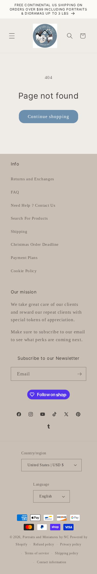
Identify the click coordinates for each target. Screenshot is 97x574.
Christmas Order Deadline (35, 244)
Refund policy (43, 544)
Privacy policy (70, 544)
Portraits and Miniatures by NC (46, 537)
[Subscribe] (79, 374)
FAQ (15, 192)
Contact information (51, 562)
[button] (11, 35)
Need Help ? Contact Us (33, 205)
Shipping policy (66, 553)
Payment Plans (24, 257)
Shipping (19, 231)
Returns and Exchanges (32, 179)
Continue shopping (48, 116)
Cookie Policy (24, 270)
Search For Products (29, 218)
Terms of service (37, 553)
